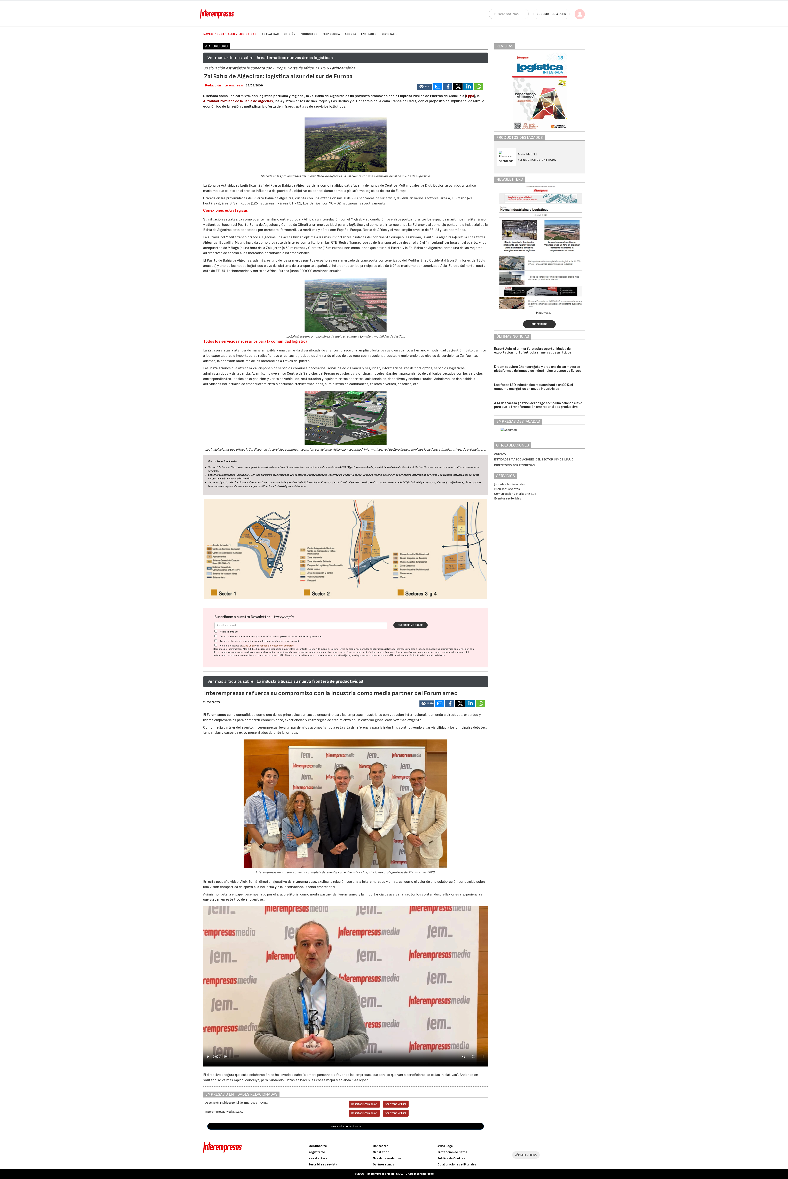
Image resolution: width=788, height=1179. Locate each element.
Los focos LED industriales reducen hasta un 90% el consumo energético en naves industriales (533, 387)
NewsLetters (317, 1158)
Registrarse (316, 1152)
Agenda (350, 34)
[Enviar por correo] (437, 86)
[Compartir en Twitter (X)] (458, 86)
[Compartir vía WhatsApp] (478, 86)
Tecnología (331, 34)
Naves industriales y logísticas (229, 34)
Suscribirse (539, 324)
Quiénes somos (383, 1164)
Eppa (470, 96)
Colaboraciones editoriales (457, 1164)
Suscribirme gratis (410, 625)
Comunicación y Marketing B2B (515, 494)
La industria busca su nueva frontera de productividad (310, 681)
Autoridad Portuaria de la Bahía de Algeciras (238, 101)
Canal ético (381, 1152)
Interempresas (304, 881)
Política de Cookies (451, 1158)
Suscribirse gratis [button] (551, 14)
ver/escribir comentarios (345, 1126)
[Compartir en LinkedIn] (468, 86)
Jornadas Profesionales (509, 484)
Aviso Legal (248, 645)
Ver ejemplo (283, 617)
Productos (308, 34)
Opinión (290, 34)
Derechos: (390, 652)
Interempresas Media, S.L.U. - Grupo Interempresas (400, 1174)
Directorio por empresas (514, 465)
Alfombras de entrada (537, 160)
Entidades (369, 34)
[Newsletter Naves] (539, 247)
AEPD (391, 655)
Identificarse (317, 1146)
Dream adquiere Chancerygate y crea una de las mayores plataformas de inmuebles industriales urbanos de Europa (538, 369)
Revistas (388, 34)
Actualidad (270, 34)
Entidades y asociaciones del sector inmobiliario (534, 459)
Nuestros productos (387, 1158)
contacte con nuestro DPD (270, 655)
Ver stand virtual (395, 1104)
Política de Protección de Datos (277, 645)
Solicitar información (364, 1104)
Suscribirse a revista (322, 1164)
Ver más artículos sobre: (230, 58)
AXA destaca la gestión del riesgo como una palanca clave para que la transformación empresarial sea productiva (538, 405)
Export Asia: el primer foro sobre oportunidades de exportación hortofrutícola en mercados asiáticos (533, 351)
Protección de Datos (452, 1152)
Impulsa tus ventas (507, 489)
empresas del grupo (342, 652)
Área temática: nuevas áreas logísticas (295, 58)
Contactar (380, 1146)
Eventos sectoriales (507, 499)
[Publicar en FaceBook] (447, 86)
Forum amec (216, 715)
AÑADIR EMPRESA (526, 1155)
